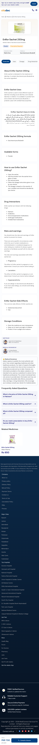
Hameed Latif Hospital (8, 569)
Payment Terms (6, 491)
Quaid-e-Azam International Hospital (13, 590)
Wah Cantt (5, 555)
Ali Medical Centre (7, 583)
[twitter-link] (16, 731)
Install (34, 4)
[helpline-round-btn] (32, 10)
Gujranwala (5, 538)
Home (3, 17)
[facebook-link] (19, 731)
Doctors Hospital (7, 566)
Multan (4, 531)
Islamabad (5, 524)
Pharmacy (5, 651)
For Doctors (5, 648)
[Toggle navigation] (36, 10)
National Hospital (7, 572)
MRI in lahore (5, 620)
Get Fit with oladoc (7, 662)
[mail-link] (28, 731)
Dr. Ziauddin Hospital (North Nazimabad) (14, 603)
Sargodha (4, 545)
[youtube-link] (25, 731)
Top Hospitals (6, 562)
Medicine (9, 17)
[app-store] (10, 673)
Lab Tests (4, 658)
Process (4, 508)
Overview (6, 61)
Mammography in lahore (9, 631)
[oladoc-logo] (5, 10)
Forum (3, 645)
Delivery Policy (6, 484)
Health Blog (5, 641)
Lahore (4, 521)
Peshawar (4, 535)
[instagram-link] (22, 731)
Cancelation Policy (7, 502)
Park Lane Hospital (7, 607)
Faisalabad (5, 542)
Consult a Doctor (25, 740)
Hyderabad (5, 559)
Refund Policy (6, 488)
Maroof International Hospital (10, 597)
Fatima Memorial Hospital (9, 576)
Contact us (5, 495)
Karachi (4, 518)
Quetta (4, 552)
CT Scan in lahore (7, 627)
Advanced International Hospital (11, 593)
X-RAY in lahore (6, 624)
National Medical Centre (9, 610)
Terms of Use (6, 498)
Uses (14, 61)
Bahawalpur (5, 548)
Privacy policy (6, 481)
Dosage (22, 61)
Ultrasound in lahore (8, 634)
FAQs (3, 505)
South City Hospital (7, 600)
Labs (3, 655)
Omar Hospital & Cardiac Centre (11, 579)
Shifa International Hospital (10, 586)
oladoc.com (29, 726)
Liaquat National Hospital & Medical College (15, 614)
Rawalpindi (5, 528)
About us (4, 477)
